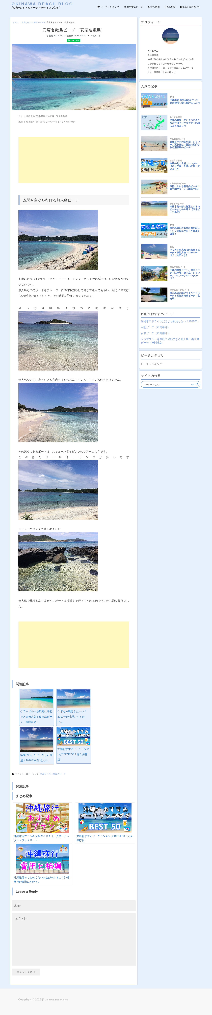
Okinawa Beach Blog (42, 4)
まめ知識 (170, 7)
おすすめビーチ (134, 7)
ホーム (16, 22)
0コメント (96, 36)
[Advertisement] (73, 160)
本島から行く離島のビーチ (34, 22)
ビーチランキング (109, 7)
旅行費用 (155, 7)
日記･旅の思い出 (191, 7)
